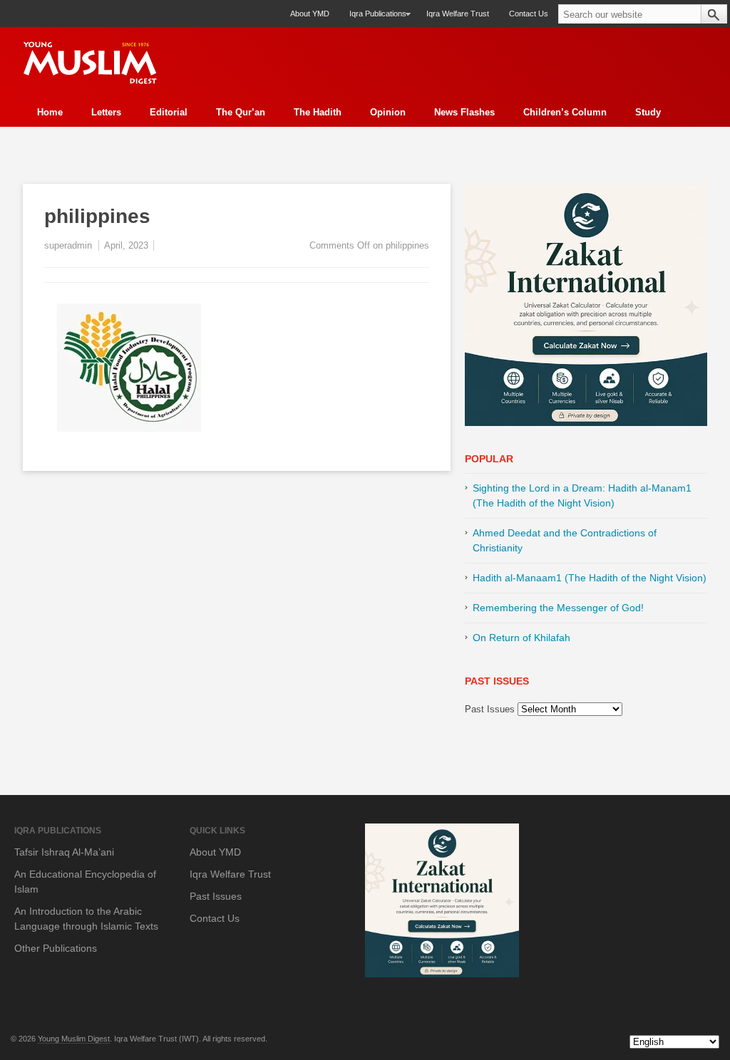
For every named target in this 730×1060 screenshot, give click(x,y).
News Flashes (464, 112)
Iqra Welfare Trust (457, 13)
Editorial (168, 112)
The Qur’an (240, 112)
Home (50, 112)
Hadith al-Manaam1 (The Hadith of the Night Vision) (589, 577)
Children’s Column (565, 112)
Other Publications (55, 948)
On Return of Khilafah (521, 637)
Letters (106, 112)
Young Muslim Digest (74, 1038)
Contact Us (528, 13)
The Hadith (317, 112)
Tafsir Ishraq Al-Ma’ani (64, 852)
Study (648, 112)
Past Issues (490, 709)
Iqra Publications (372, 18)
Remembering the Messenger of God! (558, 607)
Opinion (388, 112)
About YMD (309, 13)
